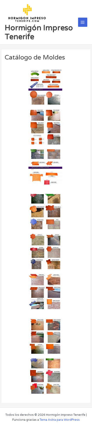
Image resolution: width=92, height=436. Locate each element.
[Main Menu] (82, 22)
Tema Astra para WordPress (60, 420)
